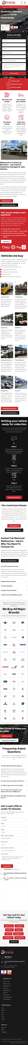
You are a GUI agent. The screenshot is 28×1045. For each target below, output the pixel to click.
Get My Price (14, 941)
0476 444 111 (7, 869)
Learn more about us (14, 497)
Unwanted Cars (8, 937)
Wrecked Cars (6, 983)
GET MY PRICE (14, 73)
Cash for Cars (6, 981)
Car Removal (19, 926)
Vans (2, 1012)
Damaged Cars (18, 934)
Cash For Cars (8, 926)
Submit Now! (7, 866)
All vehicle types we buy (9, 408)
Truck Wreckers (20, 937)
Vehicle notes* (4, 854)
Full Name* (4, 817)
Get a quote (6, 241)
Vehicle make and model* (7, 835)
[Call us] (21, 2)
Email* (2, 829)
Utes (2, 1014)
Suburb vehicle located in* (7, 848)
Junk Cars (8, 934)
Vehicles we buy (6, 736)
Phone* (3, 823)
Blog (2, 1030)
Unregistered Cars (7, 997)
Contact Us (4, 1032)
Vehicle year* (4, 841)
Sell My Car (9, 930)
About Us (3, 1027)
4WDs (2, 1010)
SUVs (2, 1017)
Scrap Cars (18, 930)
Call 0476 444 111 (6, 201)
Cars (2, 1008)
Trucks (3, 1019)
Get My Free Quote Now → (9, 205)
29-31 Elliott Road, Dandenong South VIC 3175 (15, 873)
